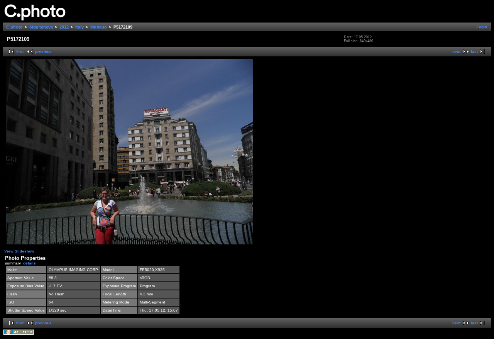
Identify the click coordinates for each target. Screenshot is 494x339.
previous (43, 51)
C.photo (14, 27)
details (29, 263)
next (456, 51)
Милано (98, 27)
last (474, 51)
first (20, 51)
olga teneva (41, 27)
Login (482, 27)
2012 (64, 27)
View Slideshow (19, 251)
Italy (79, 27)
